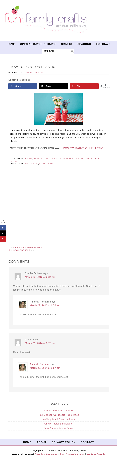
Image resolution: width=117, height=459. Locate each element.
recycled (44, 164)
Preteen (28, 158)
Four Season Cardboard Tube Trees (58, 415)
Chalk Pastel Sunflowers (58, 424)
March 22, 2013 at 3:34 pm (40, 277)
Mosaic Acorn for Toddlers (58, 410)
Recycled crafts (42, 158)
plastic (34, 164)
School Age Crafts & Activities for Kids (72, 158)
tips (52, 164)
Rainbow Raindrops (19, 250)
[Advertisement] (58, 209)
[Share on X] (3, 233)
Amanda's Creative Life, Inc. (49, 454)
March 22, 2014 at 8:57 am (45, 368)
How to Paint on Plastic (82, 148)
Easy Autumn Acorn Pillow (59, 428)
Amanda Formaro (40, 364)
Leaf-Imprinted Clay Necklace (58, 419)
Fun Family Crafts (45, 19)
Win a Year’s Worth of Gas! (27, 247)
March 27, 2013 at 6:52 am (45, 305)
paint (27, 164)
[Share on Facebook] (3, 227)
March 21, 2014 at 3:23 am (40, 343)
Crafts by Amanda (96, 454)
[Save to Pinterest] (3, 239)
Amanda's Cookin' (75, 454)
